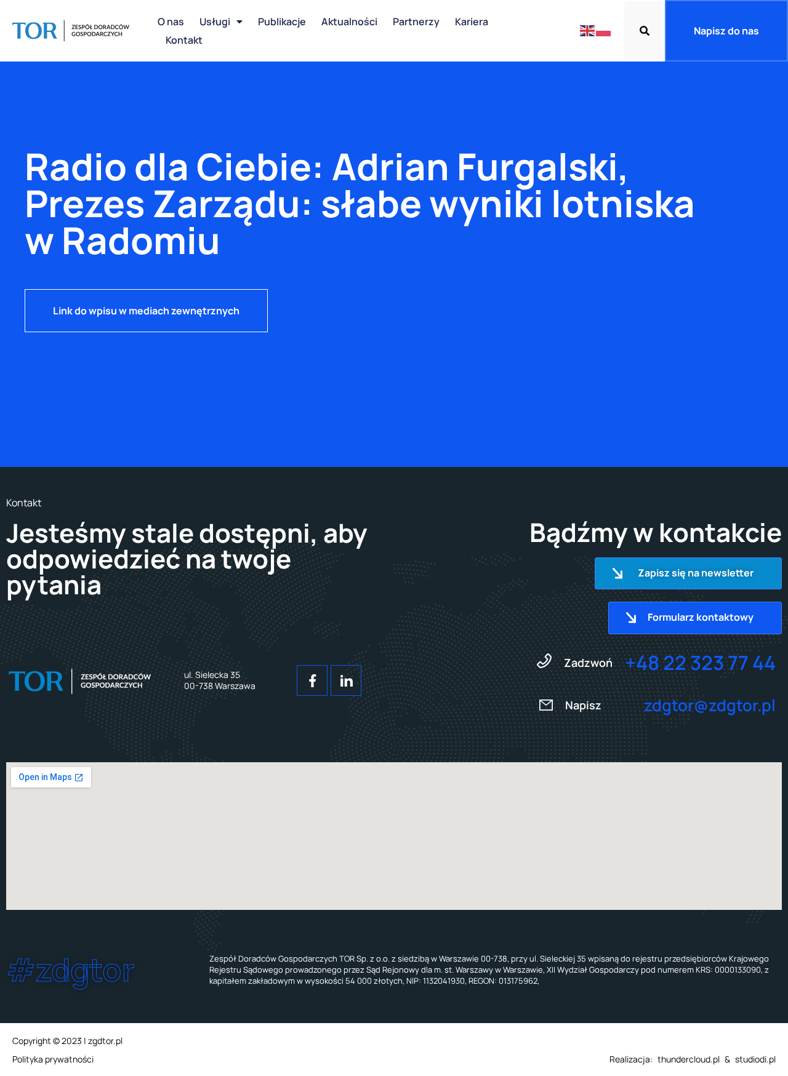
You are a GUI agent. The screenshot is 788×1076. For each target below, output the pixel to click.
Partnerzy (416, 21)
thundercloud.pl (688, 1059)
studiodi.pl (755, 1059)
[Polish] (604, 30)
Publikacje (282, 21)
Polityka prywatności (53, 1059)
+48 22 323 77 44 (700, 662)
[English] (588, 30)
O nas (171, 21)
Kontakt (184, 40)
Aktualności (349, 21)
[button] (644, 30)
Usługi (214, 21)
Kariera (471, 21)
